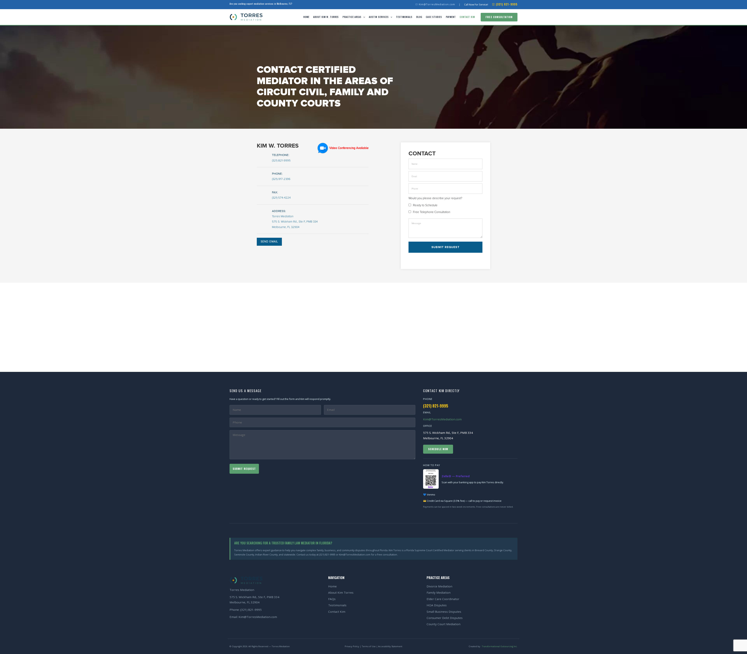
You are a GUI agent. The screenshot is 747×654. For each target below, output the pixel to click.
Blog (419, 16)
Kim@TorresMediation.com (442, 419)
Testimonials (404, 16)
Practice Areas (352, 16)
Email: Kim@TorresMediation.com (253, 617)
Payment (451, 16)
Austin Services (378, 16)
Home (306, 16)
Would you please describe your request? (435, 198)
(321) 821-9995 (281, 160)
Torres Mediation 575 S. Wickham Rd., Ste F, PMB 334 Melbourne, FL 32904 (295, 222)
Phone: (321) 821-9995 (246, 610)
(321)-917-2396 (281, 179)
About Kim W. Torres (326, 16)
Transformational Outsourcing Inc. (499, 646)
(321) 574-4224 (281, 197)
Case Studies (434, 16)
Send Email (269, 241)
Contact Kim (467, 16)
